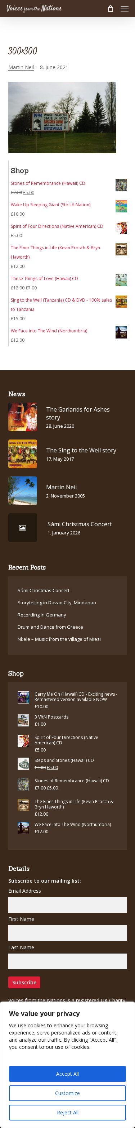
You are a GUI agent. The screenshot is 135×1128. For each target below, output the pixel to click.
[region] (67, 1065)
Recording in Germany (42, 614)
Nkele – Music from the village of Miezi (59, 639)
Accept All (67, 1073)
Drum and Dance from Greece (50, 627)
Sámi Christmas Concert (43, 590)
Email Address (24, 890)
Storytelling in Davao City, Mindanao (57, 602)
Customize (67, 1093)
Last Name (21, 947)
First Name (21, 919)
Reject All (67, 1112)
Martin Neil (21, 67)
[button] (125, 8)
